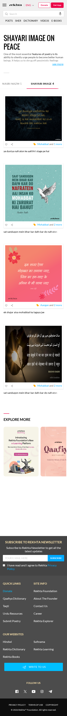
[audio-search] (60, 13)
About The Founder (46, 598)
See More (57, 64)
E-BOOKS (56, 20)
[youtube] (33, 691)
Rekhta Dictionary (14, 649)
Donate (44, 5)
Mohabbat (43, 144)
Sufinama (39, 641)
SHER (18, 20)
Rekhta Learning (44, 649)
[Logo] (16, 5)
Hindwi (7, 641)
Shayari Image (42, 83)
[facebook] (17, 691)
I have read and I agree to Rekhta (32, 567)
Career (38, 613)
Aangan (44, 305)
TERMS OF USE (35, 705)
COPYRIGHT (52, 705)
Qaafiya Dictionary (14, 598)
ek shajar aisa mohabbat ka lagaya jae (24, 312)
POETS (9, 20)
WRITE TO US (37, 666)
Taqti (6, 606)
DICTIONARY (31, 20)
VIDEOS (44, 20)
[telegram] (50, 691)
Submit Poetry (12, 621)
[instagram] (42, 691)
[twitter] (25, 691)
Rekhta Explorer (43, 621)
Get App (57, 5)
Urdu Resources (13, 613)
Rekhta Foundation (45, 591)
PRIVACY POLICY (17, 705)
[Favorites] (6, 144)
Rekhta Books (11, 656)
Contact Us (41, 606)
